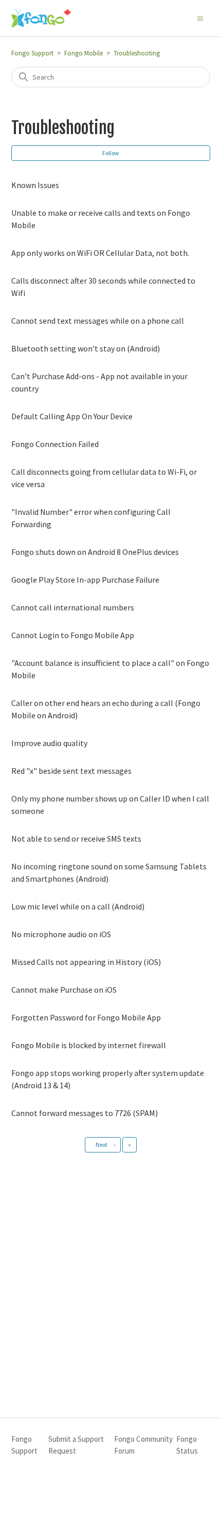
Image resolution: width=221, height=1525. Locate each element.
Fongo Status (187, 1445)
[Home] (41, 18)
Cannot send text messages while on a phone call (97, 320)
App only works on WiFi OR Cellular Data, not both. (100, 253)
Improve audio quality (49, 743)
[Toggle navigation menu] (200, 17)
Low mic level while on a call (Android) (77, 906)
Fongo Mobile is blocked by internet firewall (88, 1045)
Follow (110, 153)
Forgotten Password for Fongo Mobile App (86, 1017)
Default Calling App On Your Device (72, 416)
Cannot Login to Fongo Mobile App (72, 635)
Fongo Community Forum (143, 1445)
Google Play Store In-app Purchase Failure (85, 579)
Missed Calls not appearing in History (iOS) (86, 962)
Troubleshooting (137, 53)
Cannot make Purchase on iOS (64, 989)
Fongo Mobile (83, 53)
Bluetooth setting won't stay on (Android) (85, 348)
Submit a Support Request (76, 1445)
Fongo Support (32, 53)
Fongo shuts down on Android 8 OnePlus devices (95, 552)
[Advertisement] (110, 1273)
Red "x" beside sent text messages (71, 771)
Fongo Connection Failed (55, 444)
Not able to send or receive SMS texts (76, 838)
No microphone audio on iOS (61, 934)
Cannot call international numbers (72, 607)
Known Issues (35, 185)
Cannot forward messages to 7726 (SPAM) (84, 1113)
